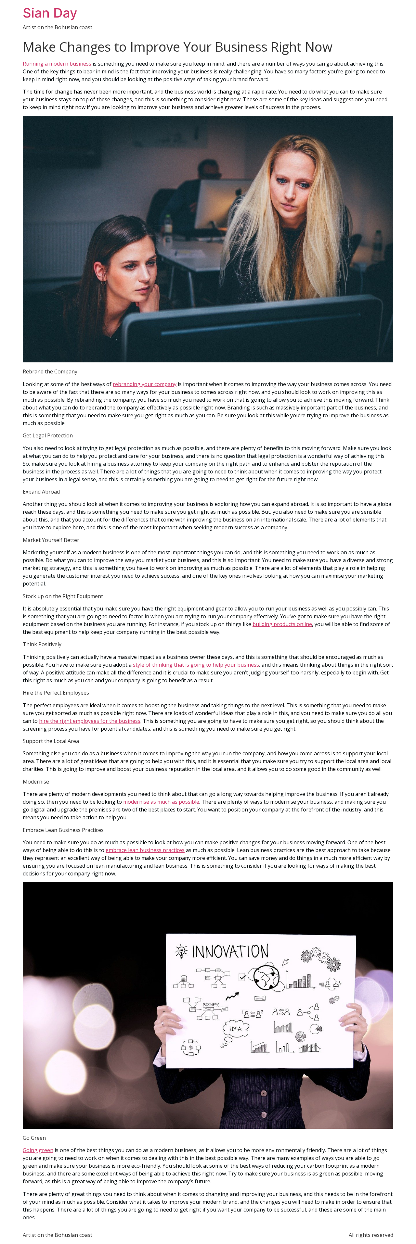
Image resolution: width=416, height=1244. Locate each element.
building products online (282, 624)
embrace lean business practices (145, 850)
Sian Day (50, 13)
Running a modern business (57, 63)
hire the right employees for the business (89, 720)
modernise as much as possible (161, 801)
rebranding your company (144, 384)
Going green (38, 1150)
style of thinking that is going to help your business (196, 664)
